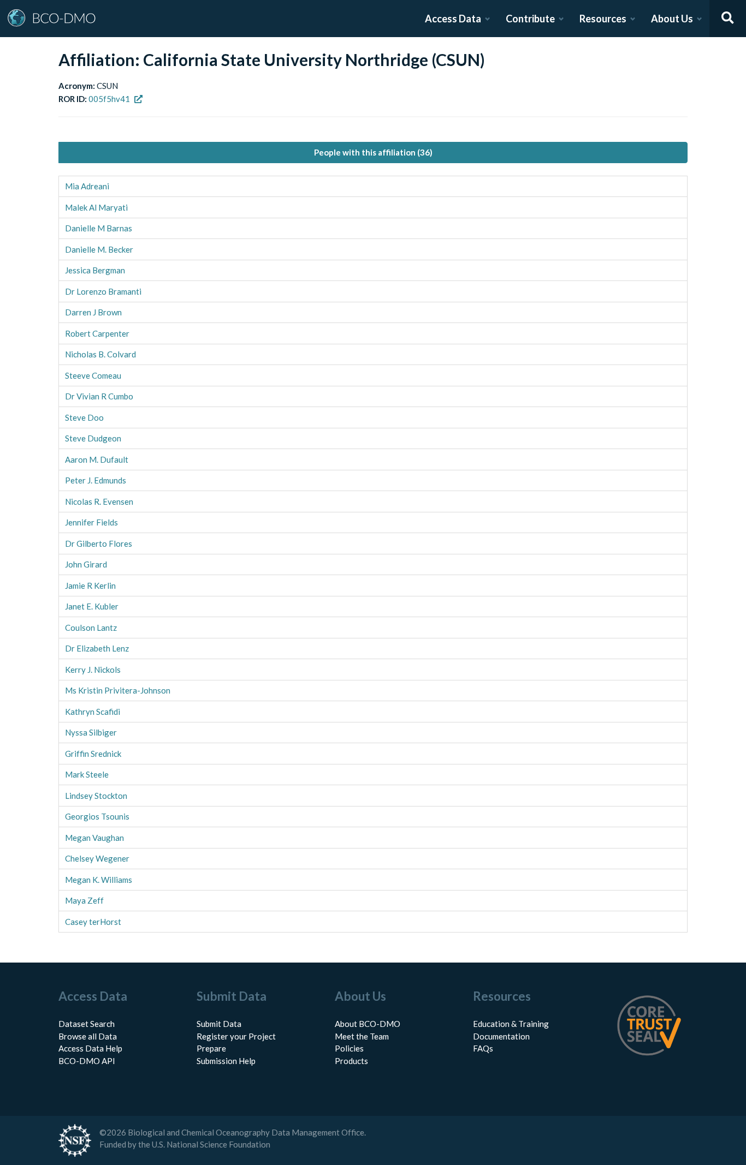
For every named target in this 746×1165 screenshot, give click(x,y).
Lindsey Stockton (96, 795)
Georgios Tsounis (97, 816)
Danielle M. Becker (99, 249)
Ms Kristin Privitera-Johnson (117, 690)
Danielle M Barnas (98, 228)
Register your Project (236, 1036)
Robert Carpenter (97, 333)
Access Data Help (90, 1048)
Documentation (501, 1036)
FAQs (483, 1048)
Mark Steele (87, 774)
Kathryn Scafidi (92, 711)
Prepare (211, 1048)
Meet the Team (362, 1036)
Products (351, 1061)
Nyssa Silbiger (91, 732)
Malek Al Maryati (96, 207)
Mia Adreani (87, 186)
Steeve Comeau (93, 375)
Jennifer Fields (91, 522)
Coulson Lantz (91, 627)
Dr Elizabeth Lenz (97, 648)
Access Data (453, 19)
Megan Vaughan (94, 838)
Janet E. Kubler (92, 606)
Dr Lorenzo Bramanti (103, 291)
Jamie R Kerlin (90, 585)
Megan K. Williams (98, 880)
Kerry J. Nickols (93, 669)
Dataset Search (86, 1024)
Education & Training (511, 1024)
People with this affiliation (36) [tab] (373, 152)
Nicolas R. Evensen (99, 501)
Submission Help (226, 1061)
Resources (602, 19)
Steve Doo (84, 417)
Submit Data (219, 1024)
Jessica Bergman (95, 270)
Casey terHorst (93, 922)
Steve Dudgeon (93, 438)
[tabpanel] (373, 554)
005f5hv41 (109, 99)
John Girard (86, 564)
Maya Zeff (84, 900)
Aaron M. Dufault (96, 459)
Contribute (530, 19)
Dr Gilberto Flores (98, 543)
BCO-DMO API (86, 1061)
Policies (349, 1048)
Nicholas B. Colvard (100, 354)
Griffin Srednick (93, 753)
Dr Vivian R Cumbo (99, 396)
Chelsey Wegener (97, 858)
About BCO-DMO (367, 1024)
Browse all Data (87, 1036)
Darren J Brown (93, 312)
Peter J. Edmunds (95, 480)
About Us (672, 19)
